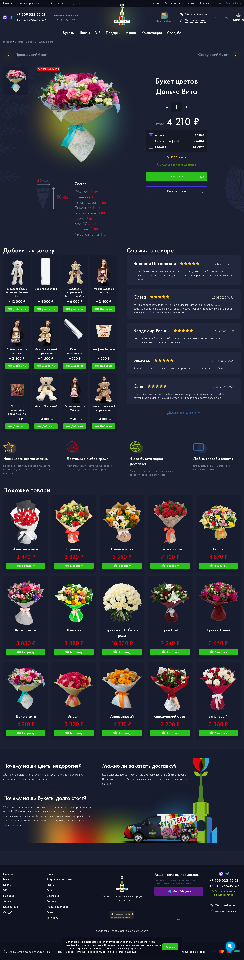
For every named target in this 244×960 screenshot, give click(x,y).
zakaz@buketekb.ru (230, 3)
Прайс (49, 3)
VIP (97, 32)
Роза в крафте (170, 549)
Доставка (77, 3)
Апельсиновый (122, 716)
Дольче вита (26, 716)
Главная (7, 3)
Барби (218, 549)
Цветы (85, 32)
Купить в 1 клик (176, 191)
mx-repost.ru (142, 931)
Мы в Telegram (182, 891)
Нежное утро (122, 549)
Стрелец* (74, 549)
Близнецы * (218, 716)
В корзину (176, 176)
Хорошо (170, 947)
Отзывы (155, 3)
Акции (131, 32)
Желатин (74, 630)
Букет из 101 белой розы (122, 632)
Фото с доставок (174, 3)
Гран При (170, 630)
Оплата (62, 3)
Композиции (151, 32)
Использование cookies (192, 951)
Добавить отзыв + (183, 412)
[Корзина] (238, 15)
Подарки (113, 32)
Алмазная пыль (26, 549)
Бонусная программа (29, 3)
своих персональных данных (119, 951)
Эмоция (74, 716)
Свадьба (174, 32)
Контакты (204, 3)
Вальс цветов (26, 630)
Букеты (68, 32)
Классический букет (170, 716)
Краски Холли (218, 630)
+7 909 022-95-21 (31, 14)
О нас (191, 3)
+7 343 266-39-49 (31, 20)
